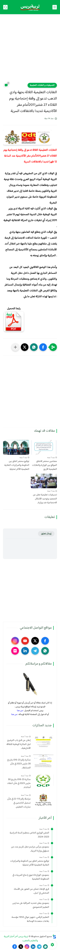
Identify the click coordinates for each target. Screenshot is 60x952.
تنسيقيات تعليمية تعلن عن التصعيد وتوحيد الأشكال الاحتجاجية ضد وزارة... (45, 499)
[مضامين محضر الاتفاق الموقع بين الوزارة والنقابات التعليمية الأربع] (44, 447)
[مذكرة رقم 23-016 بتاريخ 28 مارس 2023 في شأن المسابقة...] (43, 760)
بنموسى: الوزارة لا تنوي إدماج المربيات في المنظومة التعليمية (30, 877)
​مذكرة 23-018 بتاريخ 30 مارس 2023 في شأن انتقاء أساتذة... (19, 783)
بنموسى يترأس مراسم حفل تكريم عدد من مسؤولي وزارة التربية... (30, 849)
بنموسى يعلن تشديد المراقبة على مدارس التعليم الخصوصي (30, 905)
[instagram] (15, 641)
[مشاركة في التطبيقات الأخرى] (15, 347)
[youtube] (25, 641)
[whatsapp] (45, 651)
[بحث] (5, 7)
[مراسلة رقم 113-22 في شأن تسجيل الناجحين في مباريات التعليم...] (43, 799)
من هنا (20, 710)
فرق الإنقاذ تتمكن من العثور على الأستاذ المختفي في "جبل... (31, 891)
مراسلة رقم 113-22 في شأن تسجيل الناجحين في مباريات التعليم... (19, 803)
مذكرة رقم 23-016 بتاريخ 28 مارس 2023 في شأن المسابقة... (19, 764)
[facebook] (45, 641)
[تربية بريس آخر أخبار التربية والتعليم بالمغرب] (30, 7)
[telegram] (35, 651)
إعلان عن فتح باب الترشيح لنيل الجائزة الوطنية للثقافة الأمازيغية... (18, 744)
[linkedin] (25, 651)
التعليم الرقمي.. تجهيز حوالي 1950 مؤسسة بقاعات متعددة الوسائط (30, 919)
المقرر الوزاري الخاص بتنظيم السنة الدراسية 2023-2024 (29, 835)
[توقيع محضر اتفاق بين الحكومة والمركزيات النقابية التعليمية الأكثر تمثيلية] (16, 447)
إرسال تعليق (46, 534)
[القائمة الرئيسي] (54, 7)
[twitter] (35, 641)
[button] (43, 347)
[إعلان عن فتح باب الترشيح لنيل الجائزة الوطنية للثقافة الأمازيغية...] (43, 741)
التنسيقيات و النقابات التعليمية (42, 85)
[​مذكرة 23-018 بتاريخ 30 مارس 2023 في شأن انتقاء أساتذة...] (43, 780)
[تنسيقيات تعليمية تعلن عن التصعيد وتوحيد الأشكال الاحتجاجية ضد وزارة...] (44, 481)
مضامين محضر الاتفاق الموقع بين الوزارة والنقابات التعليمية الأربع (44, 465)
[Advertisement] (30, 50)
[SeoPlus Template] (54, 936)
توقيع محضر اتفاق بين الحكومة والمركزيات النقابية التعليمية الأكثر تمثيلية (16, 465)
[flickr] (15, 651)
